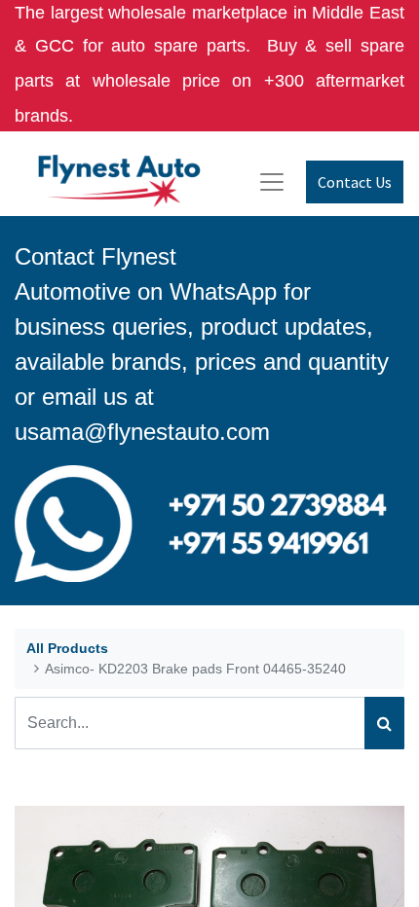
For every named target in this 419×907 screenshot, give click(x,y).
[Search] (384, 723)
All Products (67, 648)
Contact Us (355, 182)
